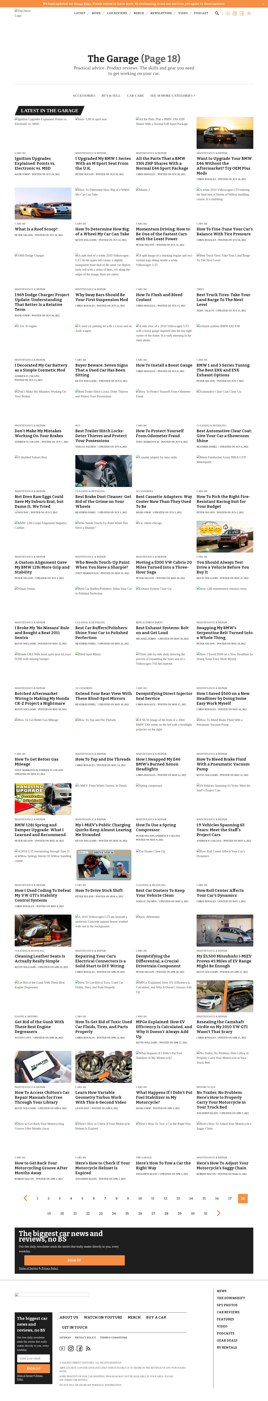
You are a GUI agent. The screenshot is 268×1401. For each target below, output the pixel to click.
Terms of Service (28, 1268)
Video (183, 13)
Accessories (84, 95)
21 (75, 1213)
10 (140, 1198)
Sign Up (74, 1260)
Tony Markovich (147, 442)
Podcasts (225, 1333)
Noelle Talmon (85, 446)
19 (49, 1213)
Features (225, 1319)
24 (114, 1213)
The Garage (144, 1157)
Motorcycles (206, 1087)
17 (230, 1198)
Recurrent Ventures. (81, 1362)
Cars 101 (20, 153)
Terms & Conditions (113, 1337)
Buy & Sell (111, 95)
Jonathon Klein (207, 1113)
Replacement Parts (149, 622)
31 (205, 1213)
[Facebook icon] (79, 1348)
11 (152, 1198)
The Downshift (231, 1298)
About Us (68, 1317)
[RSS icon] (88, 1348)
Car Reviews (117, 13)
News (96, 13)
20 (62, 1213)
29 (179, 1213)
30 (193, 1213)
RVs (77, 425)
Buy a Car (156, 1317)
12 (165, 1198)
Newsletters (161, 13)
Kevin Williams (86, 240)
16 (217, 1198)
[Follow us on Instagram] (235, 13)
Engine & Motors (26, 1016)
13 (178, 1198)
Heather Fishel (207, 446)
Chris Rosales (145, 174)
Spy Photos (227, 1305)
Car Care (135, 95)
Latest (80, 13)
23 (101, 1213)
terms (68, 1380)
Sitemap (65, 1337)
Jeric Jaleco (205, 310)
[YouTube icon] (62, 1348)
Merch (139, 13)
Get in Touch (75, 1327)
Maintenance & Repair (90, 153)
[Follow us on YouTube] (228, 13)
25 (127, 1213)
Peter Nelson (84, 174)
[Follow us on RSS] (249, 13)
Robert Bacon (24, 1179)
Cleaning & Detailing (211, 425)
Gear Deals (227, 1340)
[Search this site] (217, 13)
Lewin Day (22, 512)
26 (140, 1213)
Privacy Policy (82, 3)
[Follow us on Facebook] (242, 13)
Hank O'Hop (22, 174)
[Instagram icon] (71, 1348)
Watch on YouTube (103, 1317)
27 (153, 1213)
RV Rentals (227, 1347)
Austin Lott (23, 1037)
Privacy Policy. (49, 1268)
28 (166, 1213)
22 (88, 1213)
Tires (200, 289)
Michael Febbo (146, 638)
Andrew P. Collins (27, 376)
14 (191, 1198)
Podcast (201, 13)
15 (204, 1198)
